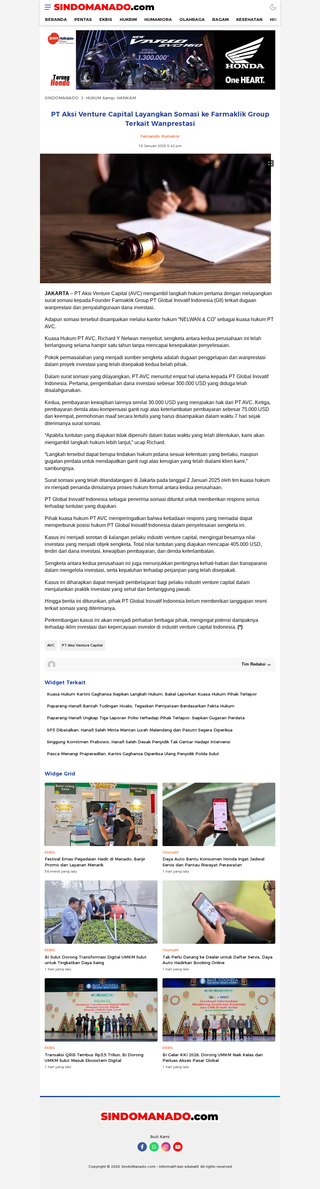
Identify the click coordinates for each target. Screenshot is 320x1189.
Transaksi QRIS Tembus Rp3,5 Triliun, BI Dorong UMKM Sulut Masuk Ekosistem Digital (94, 1057)
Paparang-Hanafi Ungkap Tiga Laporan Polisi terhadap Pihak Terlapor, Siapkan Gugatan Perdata (146, 717)
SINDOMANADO (61, 97)
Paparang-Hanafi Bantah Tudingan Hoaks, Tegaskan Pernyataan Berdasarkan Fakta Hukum (140, 705)
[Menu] (46, 7)
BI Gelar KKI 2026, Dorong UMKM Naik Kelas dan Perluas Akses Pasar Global (212, 1057)
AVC (50, 645)
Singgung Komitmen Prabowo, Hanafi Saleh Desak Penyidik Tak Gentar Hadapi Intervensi (138, 741)
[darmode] (273, 7)
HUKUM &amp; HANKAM (111, 97)
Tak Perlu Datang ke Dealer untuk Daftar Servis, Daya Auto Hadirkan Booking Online (217, 959)
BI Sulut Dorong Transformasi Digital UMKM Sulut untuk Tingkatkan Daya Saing (96, 959)
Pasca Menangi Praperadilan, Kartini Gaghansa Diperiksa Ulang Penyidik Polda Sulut (133, 753)
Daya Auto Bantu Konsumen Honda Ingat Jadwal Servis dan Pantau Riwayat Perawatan (213, 861)
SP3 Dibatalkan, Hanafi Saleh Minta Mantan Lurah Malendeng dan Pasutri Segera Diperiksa (139, 729)
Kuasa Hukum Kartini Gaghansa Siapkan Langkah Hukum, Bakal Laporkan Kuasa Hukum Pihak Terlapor (152, 693)
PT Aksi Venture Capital (82, 645)
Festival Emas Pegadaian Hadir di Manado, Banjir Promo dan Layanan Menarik (95, 861)
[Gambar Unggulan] (155, 282)
